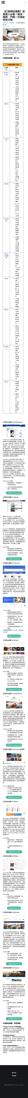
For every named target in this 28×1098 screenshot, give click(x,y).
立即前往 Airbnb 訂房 (14, 689)
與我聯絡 (14, 1075)
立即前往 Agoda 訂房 (14, 559)
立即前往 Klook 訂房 (14, 852)
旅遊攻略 (5, 24)
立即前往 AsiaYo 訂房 (14, 1019)
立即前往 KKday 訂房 (14, 908)
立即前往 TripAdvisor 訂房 (14, 745)
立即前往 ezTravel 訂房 (14, 797)
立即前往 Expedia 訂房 (14, 964)
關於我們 (14, 1072)
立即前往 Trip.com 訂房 (14, 636)
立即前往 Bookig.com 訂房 (14, 493)
